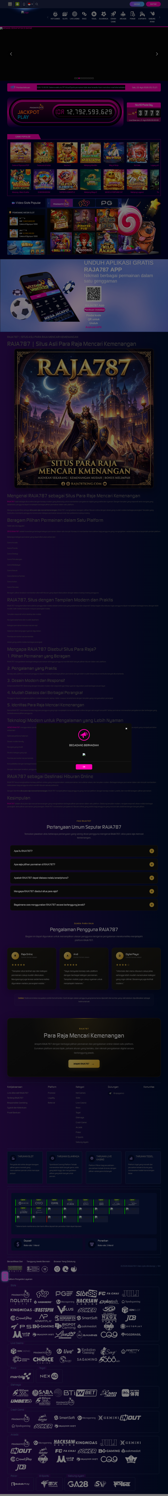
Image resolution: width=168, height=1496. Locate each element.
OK (84, 766)
